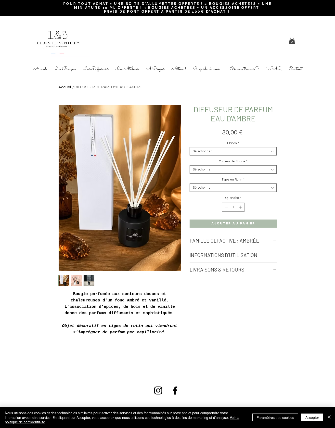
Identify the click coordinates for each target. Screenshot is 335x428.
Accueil (65, 87)
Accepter (312, 417)
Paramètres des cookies (275, 417)
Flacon (233, 143)
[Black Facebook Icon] (175, 390)
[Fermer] (329, 417)
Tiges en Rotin (233, 179)
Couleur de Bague (233, 161)
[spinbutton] (233, 207)
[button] (292, 40)
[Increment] (241, 207)
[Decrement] (226, 207)
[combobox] (233, 151)
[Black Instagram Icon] (158, 390)
